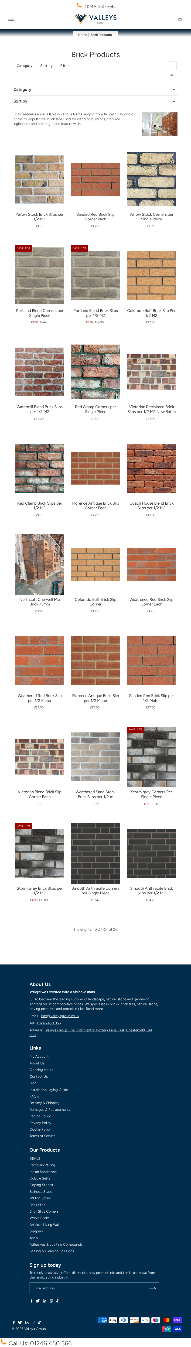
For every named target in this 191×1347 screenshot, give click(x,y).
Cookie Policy (40, 1129)
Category (25, 66)
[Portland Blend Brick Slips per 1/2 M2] (95, 269)
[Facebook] (32, 1301)
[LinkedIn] (44, 1301)
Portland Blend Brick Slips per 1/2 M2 (95, 313)
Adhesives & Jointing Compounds (56, 1244)
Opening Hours (41, 1070)
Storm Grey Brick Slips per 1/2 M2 (40, 891)
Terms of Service (42, 1136)
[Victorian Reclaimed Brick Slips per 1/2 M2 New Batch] (151, 360)
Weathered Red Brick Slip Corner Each (152, 602)
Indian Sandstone (43, 1172)
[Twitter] (38, 1301)
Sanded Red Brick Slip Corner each (95, 217)
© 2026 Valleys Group (29, 1329)
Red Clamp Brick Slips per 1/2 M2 (39, 505)
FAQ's (34, 1096)
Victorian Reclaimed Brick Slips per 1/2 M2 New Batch (151, 409)
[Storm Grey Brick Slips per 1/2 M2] (39, 847)
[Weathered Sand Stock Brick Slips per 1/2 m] (95, 751)
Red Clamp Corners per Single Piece (95, 409)
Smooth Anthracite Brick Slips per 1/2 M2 (151, 891)
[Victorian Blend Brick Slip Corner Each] (39, 745)
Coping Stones (41, 1185)
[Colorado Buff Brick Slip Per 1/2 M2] (151, 269)
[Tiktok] (57, 1301)
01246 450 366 (98, 6)
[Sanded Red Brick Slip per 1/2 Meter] (151, 654)
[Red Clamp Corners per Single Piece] (95, 369)
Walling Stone (40, 1198)
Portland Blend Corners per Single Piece (39, 313)
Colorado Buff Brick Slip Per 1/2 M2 (151, 313)
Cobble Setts (40, 1178)
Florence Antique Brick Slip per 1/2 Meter (95, 698)
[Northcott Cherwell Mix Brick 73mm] (39, 577)
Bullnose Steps (41, 1192)
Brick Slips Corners (44, 1211)
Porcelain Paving (42, 1165)
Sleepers (36, 1231)
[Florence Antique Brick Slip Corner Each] (95, 454)
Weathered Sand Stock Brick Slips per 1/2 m (96, 794)
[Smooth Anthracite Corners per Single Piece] (95, 854)
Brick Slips (37, 1205)
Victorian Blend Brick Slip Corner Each (39, 794)
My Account (39, 1056)
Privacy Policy (40, 1123)
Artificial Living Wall (44, 1225)
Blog (33, 1083)
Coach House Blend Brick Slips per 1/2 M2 (152, 505)
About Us (37, 1063)
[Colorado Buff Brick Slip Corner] (95, 550)
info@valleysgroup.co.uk (60, 1016)
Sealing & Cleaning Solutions (52, 1251)
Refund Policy (40, 1116)
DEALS (35, 1158)
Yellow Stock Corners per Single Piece (152, 217)
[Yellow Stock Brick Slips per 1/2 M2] (39, 173)
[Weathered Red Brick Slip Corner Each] (151, 550)
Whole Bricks (39, 1218)
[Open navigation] (11, 19)
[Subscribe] (153, 1288)
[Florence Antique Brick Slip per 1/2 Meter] (95, 654)
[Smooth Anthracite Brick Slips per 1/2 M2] (151, 847)
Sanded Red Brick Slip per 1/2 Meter (151, 698)
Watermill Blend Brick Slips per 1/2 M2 (40, 409)
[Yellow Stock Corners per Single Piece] (151, 176)
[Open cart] (180, 19)
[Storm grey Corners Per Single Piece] (151, 756)
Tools (34, 1238)
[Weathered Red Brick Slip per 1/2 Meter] (39, 654)
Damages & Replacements (50, 1110)
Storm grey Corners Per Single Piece (151, 794)
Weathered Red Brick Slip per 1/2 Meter (40, 698)
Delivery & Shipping (45, 1103)
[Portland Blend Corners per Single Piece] (39, 273)
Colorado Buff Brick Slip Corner (95, 602)
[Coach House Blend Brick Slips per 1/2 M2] (151, 462)
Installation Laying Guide (49, 1090)
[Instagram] (51, 1301)
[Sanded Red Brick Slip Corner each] (95, 165)
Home (82, 35)
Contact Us (39, 1076)
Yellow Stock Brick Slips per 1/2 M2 (40, 217)
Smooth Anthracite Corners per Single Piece (95, 891)
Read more (94, 1009)
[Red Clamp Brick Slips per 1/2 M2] (39, 462)
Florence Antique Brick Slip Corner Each (95, 505)
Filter (64, 66)
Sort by (46, 66)
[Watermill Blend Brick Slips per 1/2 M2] (39, 366)
